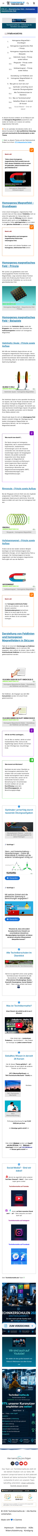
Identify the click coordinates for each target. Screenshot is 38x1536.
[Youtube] (21, 1463)
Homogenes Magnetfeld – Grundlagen (21, 41)
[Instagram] (12, 1463)
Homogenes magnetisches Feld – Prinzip (21, 47)
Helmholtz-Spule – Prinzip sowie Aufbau (22, 58)
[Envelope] (25, 1463)
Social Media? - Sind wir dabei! (23, 108)
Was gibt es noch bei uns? (19, 84)
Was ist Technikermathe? (22, 98)
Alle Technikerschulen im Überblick (23, 93)
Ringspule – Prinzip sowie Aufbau (23, 64)
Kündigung (28, 1530)
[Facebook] (17, 1463)
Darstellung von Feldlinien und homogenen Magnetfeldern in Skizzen (22, 78)
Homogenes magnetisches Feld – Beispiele (21, 53)
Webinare (26, 1145)
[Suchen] (28, 3)
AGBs (30, 1528)
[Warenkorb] (34, 3)
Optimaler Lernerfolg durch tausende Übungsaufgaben (23, 88)
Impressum (9, 1528)
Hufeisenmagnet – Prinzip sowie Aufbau (23, 69)
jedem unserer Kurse (24, 1042)
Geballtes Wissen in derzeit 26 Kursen (23, 102)
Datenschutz (21, 1528)
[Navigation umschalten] (3, 3)
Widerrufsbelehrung (14, 1530)
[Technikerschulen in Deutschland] (18, 987)
